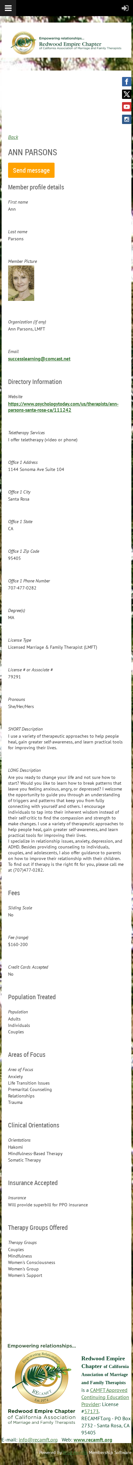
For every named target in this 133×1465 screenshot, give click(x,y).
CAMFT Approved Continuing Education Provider (105, 1397)
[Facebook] (126, 81)
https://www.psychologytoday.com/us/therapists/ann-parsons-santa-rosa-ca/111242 (63, 407)
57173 (91, 1411)
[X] (126, 94)
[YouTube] (126, 106)
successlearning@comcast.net (39, 359)
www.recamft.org (93, 1439)
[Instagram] (126, 119)
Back (13, 137)
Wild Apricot (75, 1452)
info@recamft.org (38, 1439)
